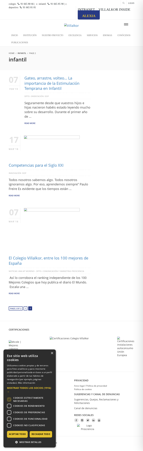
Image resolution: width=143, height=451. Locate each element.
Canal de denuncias (85, 408)
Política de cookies (83, 389)
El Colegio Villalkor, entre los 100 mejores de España (48, 260)
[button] (29, 389)
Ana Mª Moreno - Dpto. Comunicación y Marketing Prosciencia (51, 271)
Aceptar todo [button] (17, 434)
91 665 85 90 (57, 4)
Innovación (15, 173)
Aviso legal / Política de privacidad (90, 385)
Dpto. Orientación (34, 96)
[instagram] (82, 420)
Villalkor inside (114, 9)
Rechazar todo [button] (41, 434)
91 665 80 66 (27, 4)
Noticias (13, 271)
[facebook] (76, 420)
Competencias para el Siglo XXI (36, 165)
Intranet (86, 9)
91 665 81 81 (29, 7)
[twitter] (88, 420)
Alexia (88, 16)
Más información (26, 382)
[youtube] (99, 420)
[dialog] (29, 398)
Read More (29, 123)
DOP (47, 96)
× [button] (52, 353)
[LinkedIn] (93, 420)
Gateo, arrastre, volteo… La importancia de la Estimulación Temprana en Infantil (52, 83)
